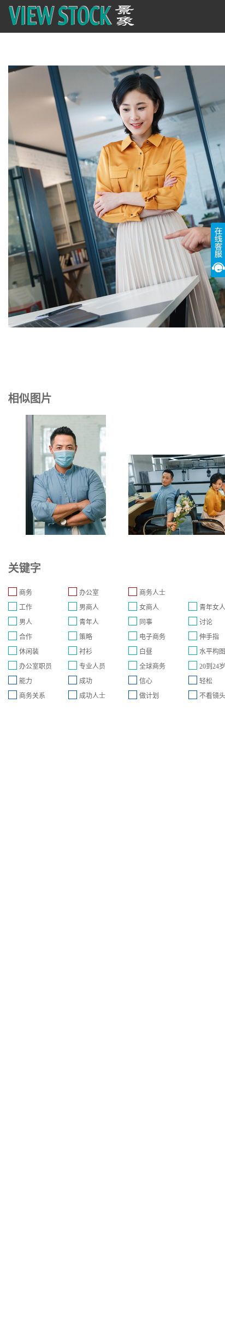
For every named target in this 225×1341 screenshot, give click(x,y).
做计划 (149, 696)
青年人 (89, 622)
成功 (85, 681)
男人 (25, 622)
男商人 (89, 607)
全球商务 (152, 666)
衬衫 (85, 651)
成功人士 (92, 696)
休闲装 (29, 651)
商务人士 (152, 593)
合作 (25, 637)
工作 (25, 607)
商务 (25, 593)
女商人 (149, 607)
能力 (25, 681)
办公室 (89, 593)
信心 (145, 681)
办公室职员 (35, 666)
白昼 (145, 651)
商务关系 (32, 696)
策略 (85, 637)
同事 (145, 622)
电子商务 (152, 637)
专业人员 (92, 666)
